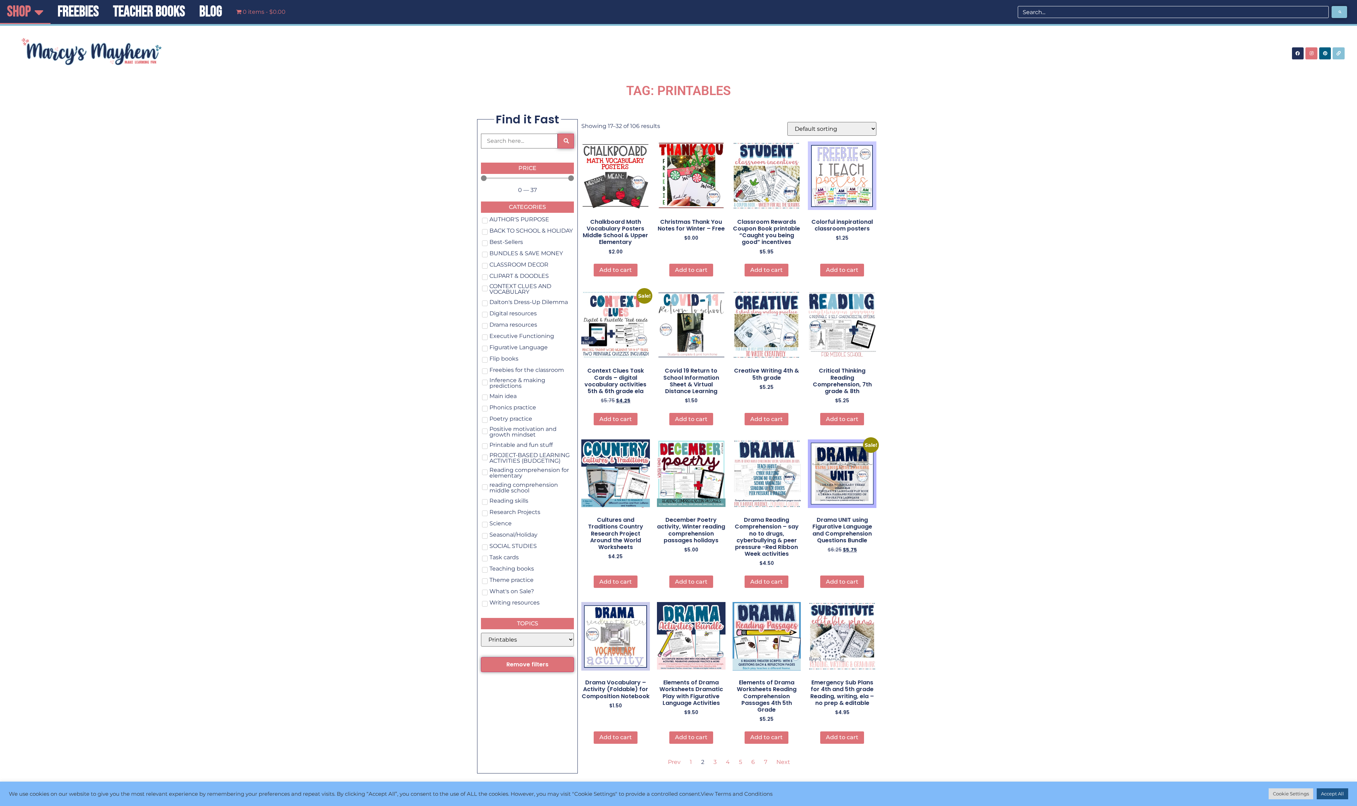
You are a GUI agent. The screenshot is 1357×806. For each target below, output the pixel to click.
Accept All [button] (1332, 793)
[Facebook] (1298, 53)
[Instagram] (1311, 53)
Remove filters (527, 664)
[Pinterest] (1325, 53)
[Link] (1339, 53)
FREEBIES (78, 12)
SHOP (19, 12)
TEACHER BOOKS (149, 12)
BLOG (210, 12)
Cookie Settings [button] (1291, 793)
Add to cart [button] (615, 270)
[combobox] (1173, 12)
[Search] (1339, 12)
